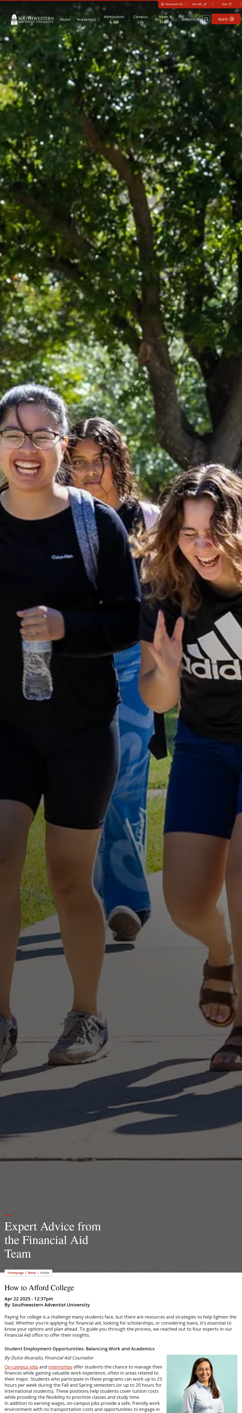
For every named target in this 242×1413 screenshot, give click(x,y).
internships (60, 1367)
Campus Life (141, 19)
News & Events (165, 19)
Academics (86, 19)
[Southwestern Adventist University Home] (32, 19)
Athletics (190, 19)
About (65, 19)
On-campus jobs (21, 1367)
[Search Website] (206, 19)
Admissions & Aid (114, 19)
